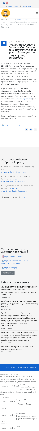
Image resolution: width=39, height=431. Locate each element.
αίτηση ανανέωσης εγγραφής (14, 125)
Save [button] (18, 426)
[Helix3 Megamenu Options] (37, 13)
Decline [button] (12, 401)
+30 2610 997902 (13, 6)
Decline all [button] (15, 386)
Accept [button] (4, 401)
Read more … (8, 273)
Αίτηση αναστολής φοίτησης (14, 256)
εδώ (23, 197)
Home (12, 19)
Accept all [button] (5, 386)
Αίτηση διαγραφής (10, 268)
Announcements (22, 19)
